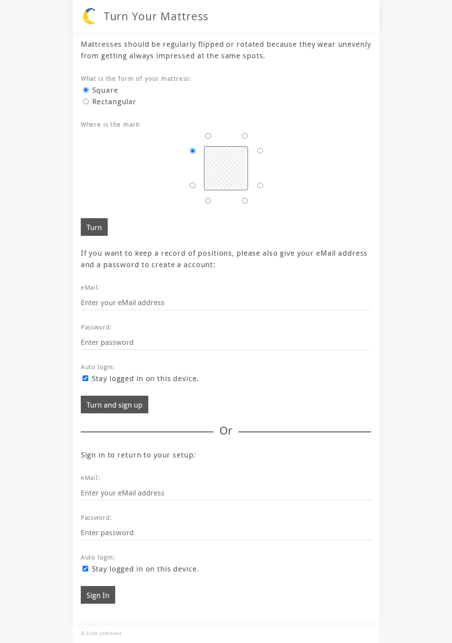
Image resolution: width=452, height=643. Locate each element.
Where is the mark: (111, 124)
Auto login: (98, 367)
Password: (96, 327)
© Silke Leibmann (101, 633)
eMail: (90, 287)
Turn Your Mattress (156, 16)
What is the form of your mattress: (136, 78)
